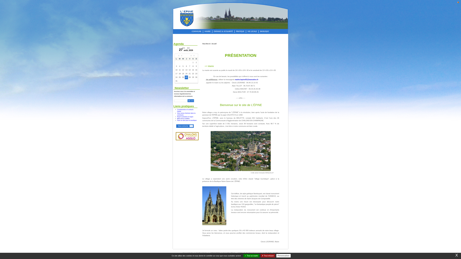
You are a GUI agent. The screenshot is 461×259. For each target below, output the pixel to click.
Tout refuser (268, 256)
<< (183, 48)
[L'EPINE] (195, 16)
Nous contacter (183, 126)
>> (188, 48)
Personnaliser (283, 256)
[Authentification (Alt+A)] (458, 2)
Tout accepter (252, 256)
